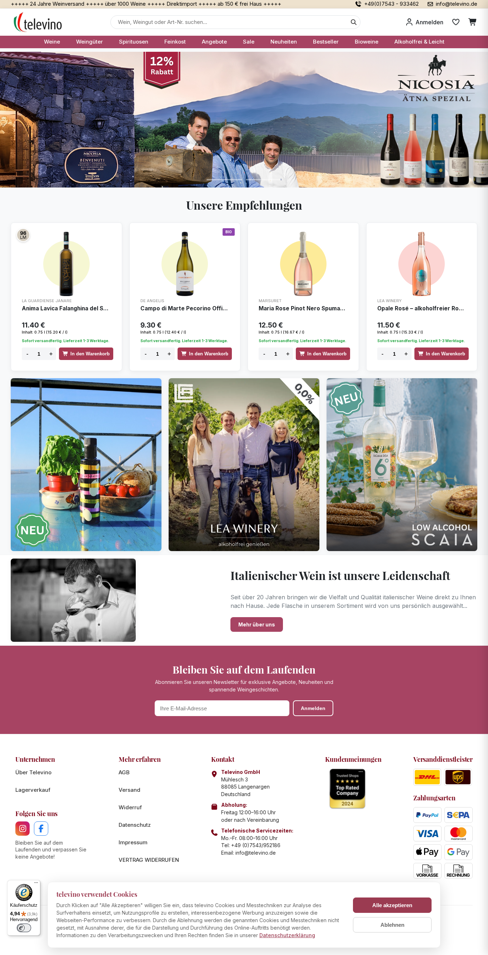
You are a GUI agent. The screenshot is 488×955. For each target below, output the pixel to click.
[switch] (24, 928)
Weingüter (89, 41)
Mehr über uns (256, 624)
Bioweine (366, 41)
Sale (248, 41)
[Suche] (353, 22)
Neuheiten (283, 41)
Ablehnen (392, 925)
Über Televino (33, 772)
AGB (124, 772)
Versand (129, 789)
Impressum (133, 842)
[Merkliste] (455, 22)
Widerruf (130, 807)
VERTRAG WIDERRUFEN (149, 859)
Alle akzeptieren (392, 905)
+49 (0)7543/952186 (255, 845)
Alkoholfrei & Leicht (419, 41)
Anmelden (313, 708)
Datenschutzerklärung (287, 935)
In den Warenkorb (90, 353)
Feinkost (175, 41)
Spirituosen (133, 41)
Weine (52, 41)
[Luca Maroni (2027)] (23, 235)
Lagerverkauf (32, 789)
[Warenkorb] (472, 22)
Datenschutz (135, 824)
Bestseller (326, 41)
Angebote (214, 41)
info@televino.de (255, 853)
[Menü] (36, 884)
